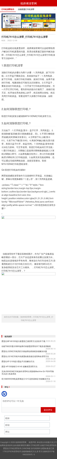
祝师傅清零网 (28, 3)
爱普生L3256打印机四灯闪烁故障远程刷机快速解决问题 (24, 351)
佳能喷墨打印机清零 (26, 9)
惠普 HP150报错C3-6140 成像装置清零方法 (19, 366)
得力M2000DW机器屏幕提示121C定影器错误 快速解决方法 (26, 379)
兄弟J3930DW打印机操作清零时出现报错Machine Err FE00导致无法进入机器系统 (28, 372)
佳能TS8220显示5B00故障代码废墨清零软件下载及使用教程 (26, 346)
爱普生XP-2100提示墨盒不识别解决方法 (18, 361)
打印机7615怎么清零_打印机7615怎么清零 (25, 36)
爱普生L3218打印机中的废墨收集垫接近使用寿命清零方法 (25, 356)
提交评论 (48, 409)
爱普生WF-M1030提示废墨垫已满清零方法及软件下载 (23, 341)
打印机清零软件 (8, 9)
